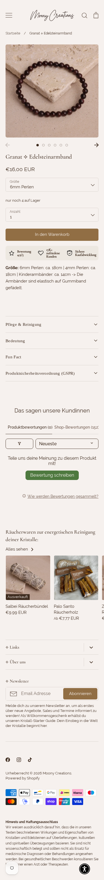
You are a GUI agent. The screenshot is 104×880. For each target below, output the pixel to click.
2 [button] (43, 145)
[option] (52, 91)
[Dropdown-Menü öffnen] (91, 647)
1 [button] (37, 145)
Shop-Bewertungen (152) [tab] (76, 427)
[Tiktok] (29, 759)
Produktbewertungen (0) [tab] (30, 427)
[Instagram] (18, 759)
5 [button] (61, 145)
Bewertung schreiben (52, 475)
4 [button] (55, 145)
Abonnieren (80, 693)
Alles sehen (17, 549)
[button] (84, 868)
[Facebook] (7, 759)
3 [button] (49, 145)
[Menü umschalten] (9, 15)
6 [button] (66, 145)
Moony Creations (57, 773)
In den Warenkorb (52, 234)
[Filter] (19, 444)
